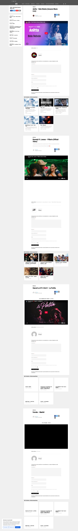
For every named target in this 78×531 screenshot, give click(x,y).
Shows (56, 3)
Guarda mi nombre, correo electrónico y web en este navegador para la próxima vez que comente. (44, 480)
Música (32, 3)
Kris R (43, 321)
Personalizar (6, 527)
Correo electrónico (34, 78)
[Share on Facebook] (11, 10)
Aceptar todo (18, 527)
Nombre (32, 74)
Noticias (27, 3)
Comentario (33, 63)
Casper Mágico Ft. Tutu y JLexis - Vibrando (15, 32)
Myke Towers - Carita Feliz (14, 35)
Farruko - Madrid (12, 23)
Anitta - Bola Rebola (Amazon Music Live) (15, 8)
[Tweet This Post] (14, 10)
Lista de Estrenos (50, 3)
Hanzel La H (40, 321)
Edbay (37, 146)
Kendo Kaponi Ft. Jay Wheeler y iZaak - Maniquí (15, 45)
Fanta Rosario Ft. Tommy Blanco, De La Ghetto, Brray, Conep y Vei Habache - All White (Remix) (15, 27)
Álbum (42, 3)
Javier (37, 15)
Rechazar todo (12, 527)
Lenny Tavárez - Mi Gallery (13, 41)
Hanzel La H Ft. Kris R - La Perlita (14, 20)
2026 (37, 321)
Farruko (39, 442)
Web (32, 82)
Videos (37, 3)
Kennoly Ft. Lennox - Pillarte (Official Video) (15, 17)
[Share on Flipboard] (17, 10)
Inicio (23, 3)
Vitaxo (26, 113)
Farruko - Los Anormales (13, 38)
